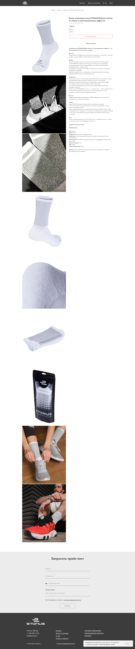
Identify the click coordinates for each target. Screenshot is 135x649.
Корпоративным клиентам (94, 633)
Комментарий (50, 590)
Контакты (88, 636)
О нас (105, 3)
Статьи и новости (62, 638)
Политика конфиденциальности (66, 643)
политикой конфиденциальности (72, 600)
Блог (111, 3)
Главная (53, 10)
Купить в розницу (94, 3)
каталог (59, 10)
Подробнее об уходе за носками (76, 124)
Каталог (82, 3)
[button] (91, 36)
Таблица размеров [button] (91, 43)
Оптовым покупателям (93, 630)
